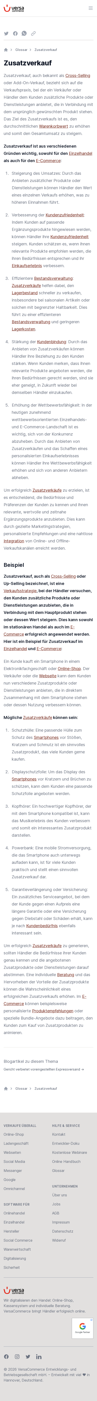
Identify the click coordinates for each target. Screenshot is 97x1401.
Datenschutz (62, 1231)
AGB (55, 1213)
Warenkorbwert (53, 126)
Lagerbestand (25, 292)
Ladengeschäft (16, 1143)
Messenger (13, 1170)
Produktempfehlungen (52, 1010)
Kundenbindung (51, 341)
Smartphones (46, 737)
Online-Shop (69, 668)
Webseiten (12, 1152)
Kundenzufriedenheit (65, 215)
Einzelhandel (80, 153)
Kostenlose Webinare (69, 1152)
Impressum (61, 1222)
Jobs (56, 1204)
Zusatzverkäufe (26, 285)
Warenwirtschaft (17, 1249)
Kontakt (58, 1134)
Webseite (47, 675)
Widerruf (59, 1240)
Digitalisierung (15, 1258)
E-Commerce (48, 160)
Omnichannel (14, 1188)
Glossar (21, 50)
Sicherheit (12, 1267)
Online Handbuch (66, 1161)
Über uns (59, 1195)
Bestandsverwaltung (53, 278)
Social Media (14, 1161)
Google (10, 1179)
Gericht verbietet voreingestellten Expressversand (44, 1069)
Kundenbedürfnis (42, 925)
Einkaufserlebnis (27, 265)
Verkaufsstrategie (20, 590)
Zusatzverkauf (46, 50)
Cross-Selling (77, 75)
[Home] (6, 50)
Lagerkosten (23, 329)
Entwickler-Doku (65, 1143)
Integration (14, 541)
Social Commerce (18, 1240)
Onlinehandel (14, 1213)
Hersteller (11, 1231)
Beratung (65, 974)
